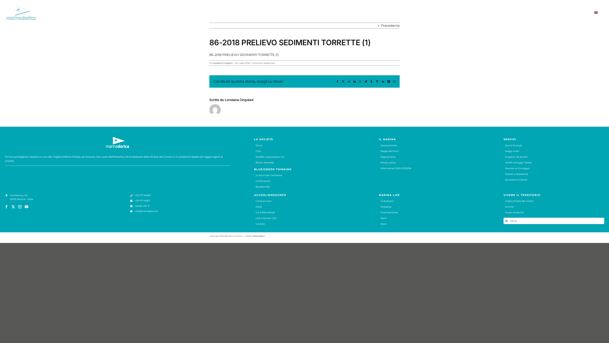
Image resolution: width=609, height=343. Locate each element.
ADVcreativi (259, 236)
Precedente (390, 25)
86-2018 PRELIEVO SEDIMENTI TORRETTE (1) (244, 55)
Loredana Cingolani (222, 63)
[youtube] (26, 206)
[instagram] (20, 206)
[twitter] (13, 206)
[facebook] (6, 206)
